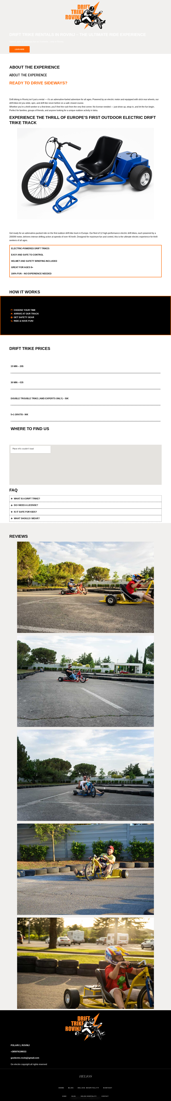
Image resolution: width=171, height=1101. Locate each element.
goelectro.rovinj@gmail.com (25, 1058)
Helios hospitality (89, 1096)
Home (64, 1096)
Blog (74, 1096)
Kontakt (105, 1096)
